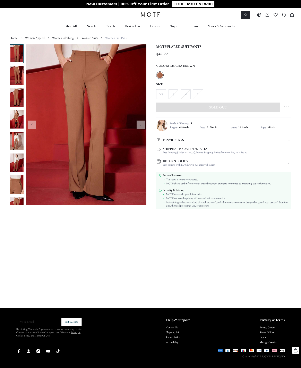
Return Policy (173, 337)
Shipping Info (173, 332)
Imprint (263, 337)
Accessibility (172, 342)
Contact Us (172, 327)
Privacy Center (267, 327)
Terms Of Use (42, 335)
